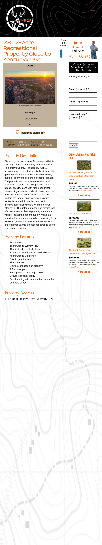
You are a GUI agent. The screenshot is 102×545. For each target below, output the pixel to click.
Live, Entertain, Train (80, 213)
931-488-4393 (81, 57)
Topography (30, 119)
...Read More (87, 191)
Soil (30, 124)
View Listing (84, 195)
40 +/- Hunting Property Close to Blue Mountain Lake (82, 176)
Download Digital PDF (33, 132)
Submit (73, 145)
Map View (30, 113)
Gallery (30, 66)
